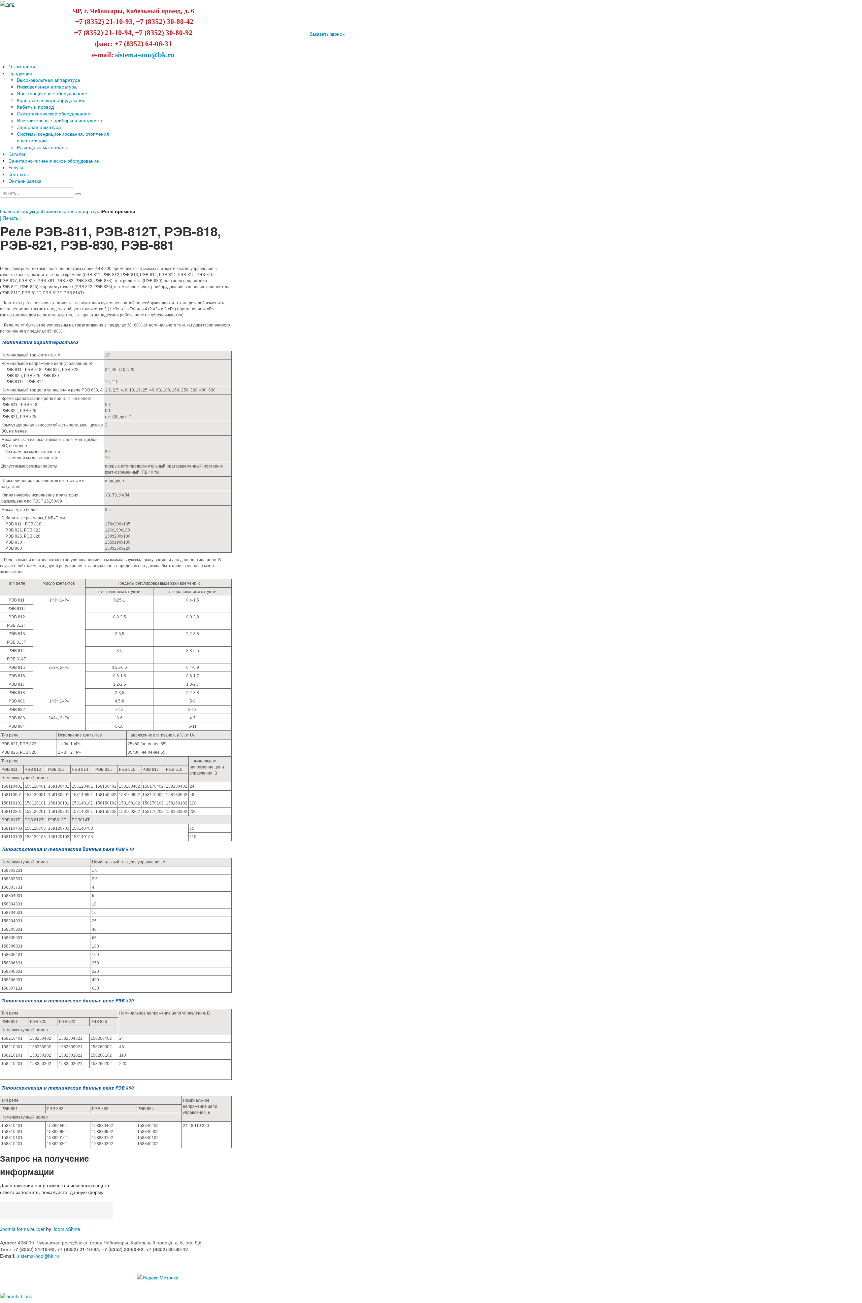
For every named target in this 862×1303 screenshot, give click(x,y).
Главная (9, 211)
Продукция (30, 211)
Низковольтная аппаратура (72, 211)
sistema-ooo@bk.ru (145, 55)
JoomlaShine (66, 1229)
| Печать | (10, 217)
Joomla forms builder (22, 1229)
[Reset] (78, 194)
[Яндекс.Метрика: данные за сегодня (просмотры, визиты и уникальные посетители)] (157, 1277)
